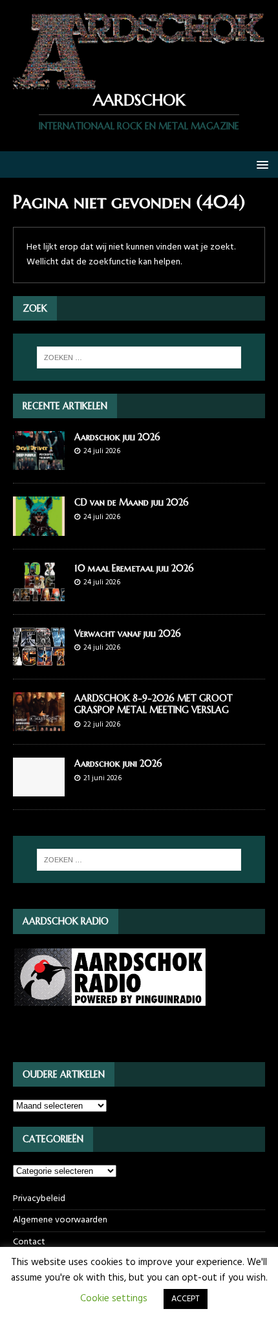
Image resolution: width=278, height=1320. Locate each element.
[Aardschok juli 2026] (39, 462)
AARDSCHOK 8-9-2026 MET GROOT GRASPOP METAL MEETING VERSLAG (153, 704)
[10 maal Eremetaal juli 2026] (39, 593)
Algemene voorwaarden (60, 1220)
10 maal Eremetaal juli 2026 (134, 568)
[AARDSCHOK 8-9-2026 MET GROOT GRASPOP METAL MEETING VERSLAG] (39, 723)
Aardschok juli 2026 (117, 437)
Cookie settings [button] (113, 1298)
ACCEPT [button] (185, 1299)
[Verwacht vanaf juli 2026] (39, 658)
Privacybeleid (39, 1199)
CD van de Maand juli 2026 (131, 502)
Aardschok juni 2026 (118, 763)
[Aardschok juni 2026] (39, 789)
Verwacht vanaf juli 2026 (127, 633)
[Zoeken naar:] (139, 357)
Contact (29, 1242)
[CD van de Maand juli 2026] (39, 527)
